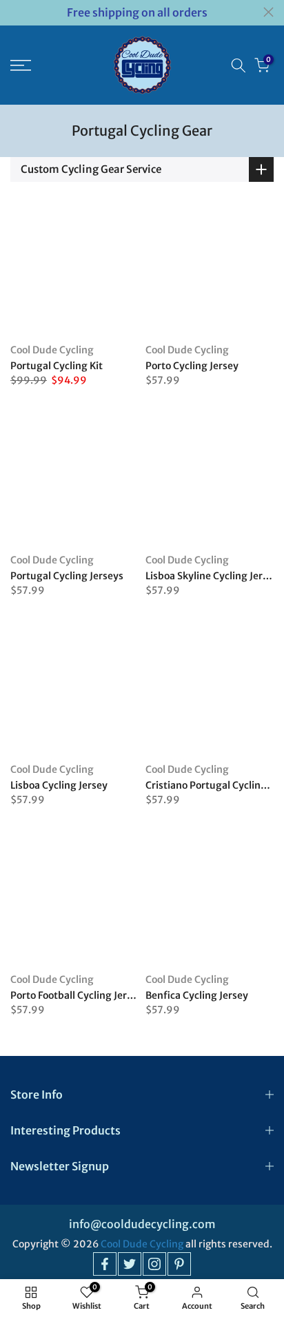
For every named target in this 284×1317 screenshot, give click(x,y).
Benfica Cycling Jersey (196, 995)
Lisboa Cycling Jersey (59, 785)
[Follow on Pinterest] (179, 1264)
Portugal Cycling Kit (56, 366)
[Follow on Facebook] (104, 1264)
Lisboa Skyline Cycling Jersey (211, 576)
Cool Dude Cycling (52, 350)
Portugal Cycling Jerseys (66, 576)
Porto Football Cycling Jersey (76, 995)
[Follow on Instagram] (154, 1264)
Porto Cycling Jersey (192, 366)
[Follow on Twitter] (129, 1264)
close (268, 12)
